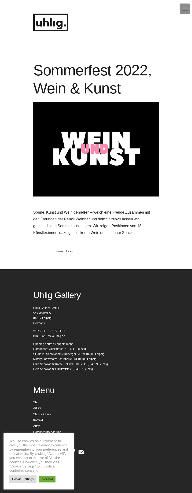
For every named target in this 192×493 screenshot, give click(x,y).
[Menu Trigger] (185, 9)
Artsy (36, 426)
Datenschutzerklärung (47, 432)
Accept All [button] (47, 479)
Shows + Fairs (64, 251)
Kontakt (38, 420)
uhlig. (51, 23)
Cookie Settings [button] (23, 479)
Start (36, 402)
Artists (37, 408)
